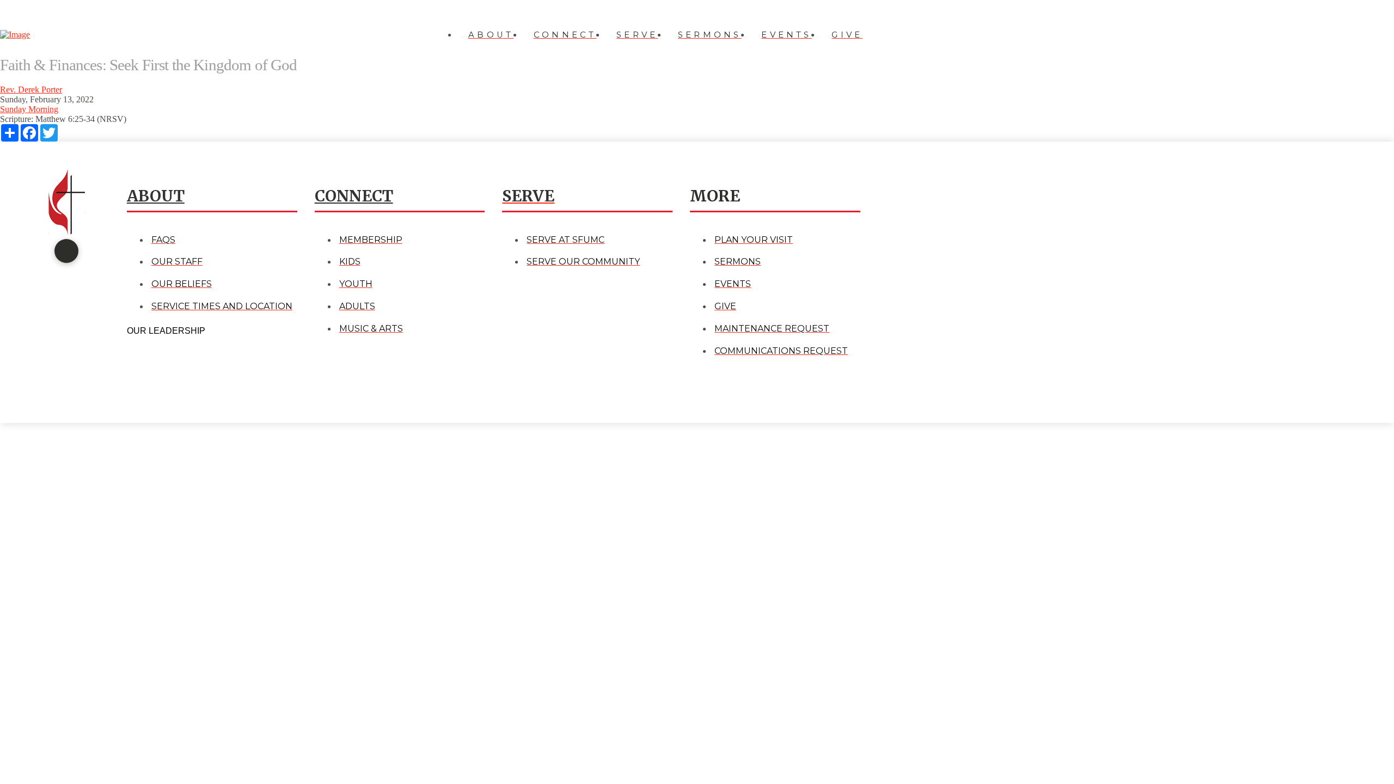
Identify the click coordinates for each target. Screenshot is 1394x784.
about (156, 196)
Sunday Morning (29, 109)
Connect (354, 196)
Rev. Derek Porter (31, 89)
